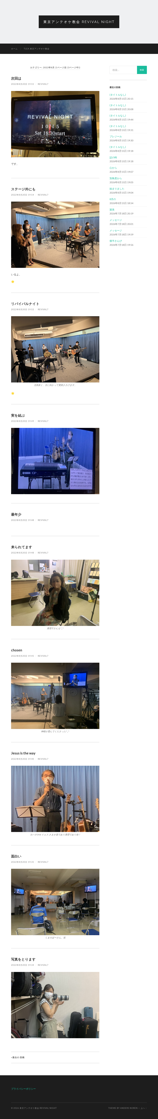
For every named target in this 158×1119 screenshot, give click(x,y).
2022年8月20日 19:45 (22, 656)
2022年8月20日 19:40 (22, 759)
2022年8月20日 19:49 (22, 421)
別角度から (116, 178)
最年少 (16, 514)
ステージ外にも (23, 189)
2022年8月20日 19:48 (22, 520)
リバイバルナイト (25, 304)
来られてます (21, 547)
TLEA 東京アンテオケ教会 (36, 48)
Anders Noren (129, 1108)
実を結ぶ (18, 415)
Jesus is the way (23, 753)
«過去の (18, 1057)
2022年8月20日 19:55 (22, 84)
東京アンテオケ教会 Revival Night (79, 22)
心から (113, 167)
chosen (16, 650)
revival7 (43, 84)
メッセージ (116, 219)
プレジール (116, 136)
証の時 (113, 157)
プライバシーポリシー (23, 1088)
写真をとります (23, 959)
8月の (113, 199)
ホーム (14, 48)
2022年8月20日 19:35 (22, 862)
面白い (16, 856)
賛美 (112, 209)
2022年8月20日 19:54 (22, 195)
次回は (16, 78)
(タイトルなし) (118, 94)
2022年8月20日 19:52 (22, 309)
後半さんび (116, 240)
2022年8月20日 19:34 (22, 965)
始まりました (117, 188)
